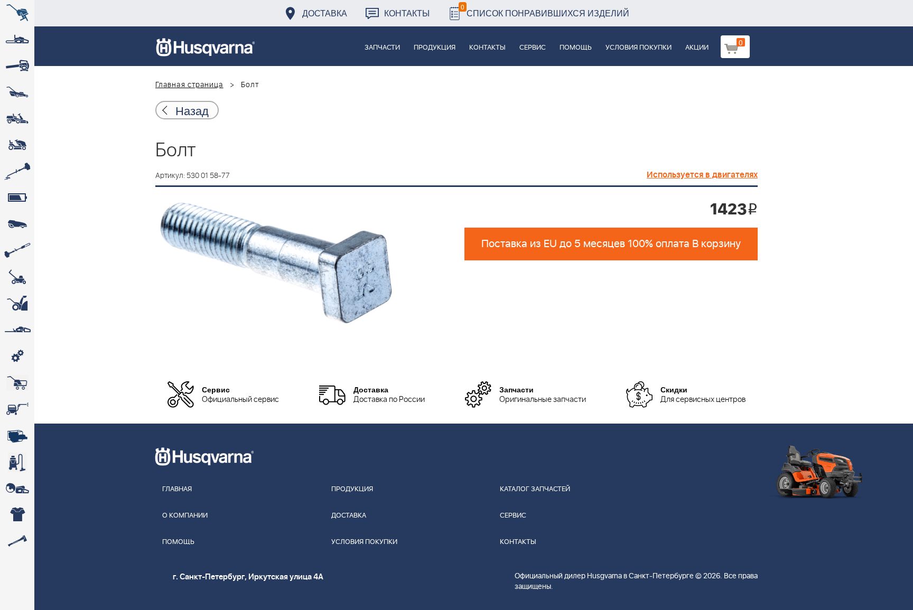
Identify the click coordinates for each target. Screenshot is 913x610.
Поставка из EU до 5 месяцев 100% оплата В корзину (611, 244)
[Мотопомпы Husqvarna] (17, 436)
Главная (177, 489)
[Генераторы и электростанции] (17, 383)
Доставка (324, 13)
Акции (697, 48)
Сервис (532, 48)
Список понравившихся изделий (545, 10)
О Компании (185, 516)
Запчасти (382, 48)
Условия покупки (638, 48)
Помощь (576, 48)
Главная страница (189, 85)
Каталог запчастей (535, 489)
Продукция (434, 48)
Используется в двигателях (702, 174)
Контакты (407, 13)
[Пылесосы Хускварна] (17, 462)
